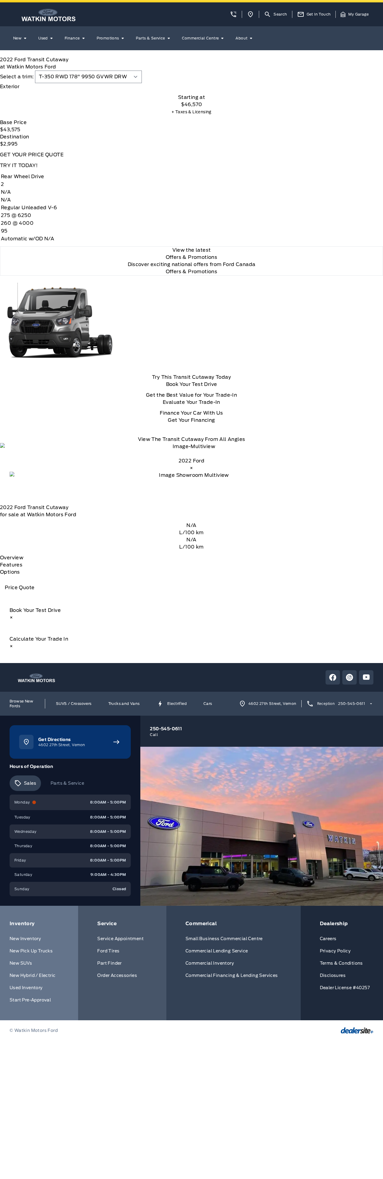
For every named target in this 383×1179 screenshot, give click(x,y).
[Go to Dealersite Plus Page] (357, 1030)
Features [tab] (11, 565)
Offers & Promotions (192, 271)
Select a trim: (17, 77)
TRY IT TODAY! (19, 165)
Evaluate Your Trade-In (191, 402)
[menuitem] (21, 38)
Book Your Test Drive (191, 384)
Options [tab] (10, 572)
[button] (233, 14)
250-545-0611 (351, 703)
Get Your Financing (191, 420)
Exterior (9, 86)
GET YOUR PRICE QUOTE (31, 155)
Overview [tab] (11, 558)
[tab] (191, 86)
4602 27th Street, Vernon (272, 703)
